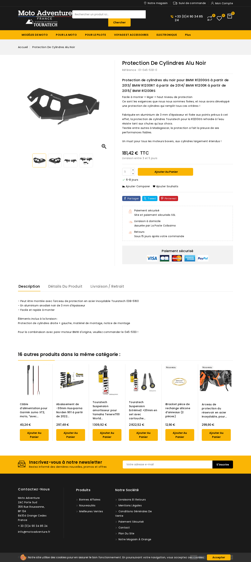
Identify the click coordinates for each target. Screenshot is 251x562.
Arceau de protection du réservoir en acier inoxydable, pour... (214, 410)
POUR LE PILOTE (95, 35)
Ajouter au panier (166, 172)
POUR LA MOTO (66, 35)
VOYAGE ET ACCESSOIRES (131, 35)
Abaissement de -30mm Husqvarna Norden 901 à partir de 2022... (69, 410)
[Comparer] (209, 18)
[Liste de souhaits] (219, 18)
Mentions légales (130, 505)
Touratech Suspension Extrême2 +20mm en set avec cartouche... (143, 410)
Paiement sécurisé (131, 522)
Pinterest (171, 198)
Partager (133, 198)
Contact (124, 527)
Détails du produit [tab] (65, 286)
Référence (129, 70)
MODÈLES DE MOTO (35, 35)
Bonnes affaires (89, 499)
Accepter (218, 557)
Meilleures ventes (90, 511)
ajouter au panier (34, 435)
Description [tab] (29, 286)
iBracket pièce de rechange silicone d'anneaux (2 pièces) (177, 410)
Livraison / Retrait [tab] (107, 286)
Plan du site (126, 533)
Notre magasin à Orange (134, 539)
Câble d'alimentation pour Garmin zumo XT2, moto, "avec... (34, 410)
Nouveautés (86, 505)
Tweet (152, 198)
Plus (188, 35)
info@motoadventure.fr (34, 532)
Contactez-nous (34, 489)
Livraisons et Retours (132, 499)
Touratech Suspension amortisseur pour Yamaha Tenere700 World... (106, 410)
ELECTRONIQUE (167, 35)
